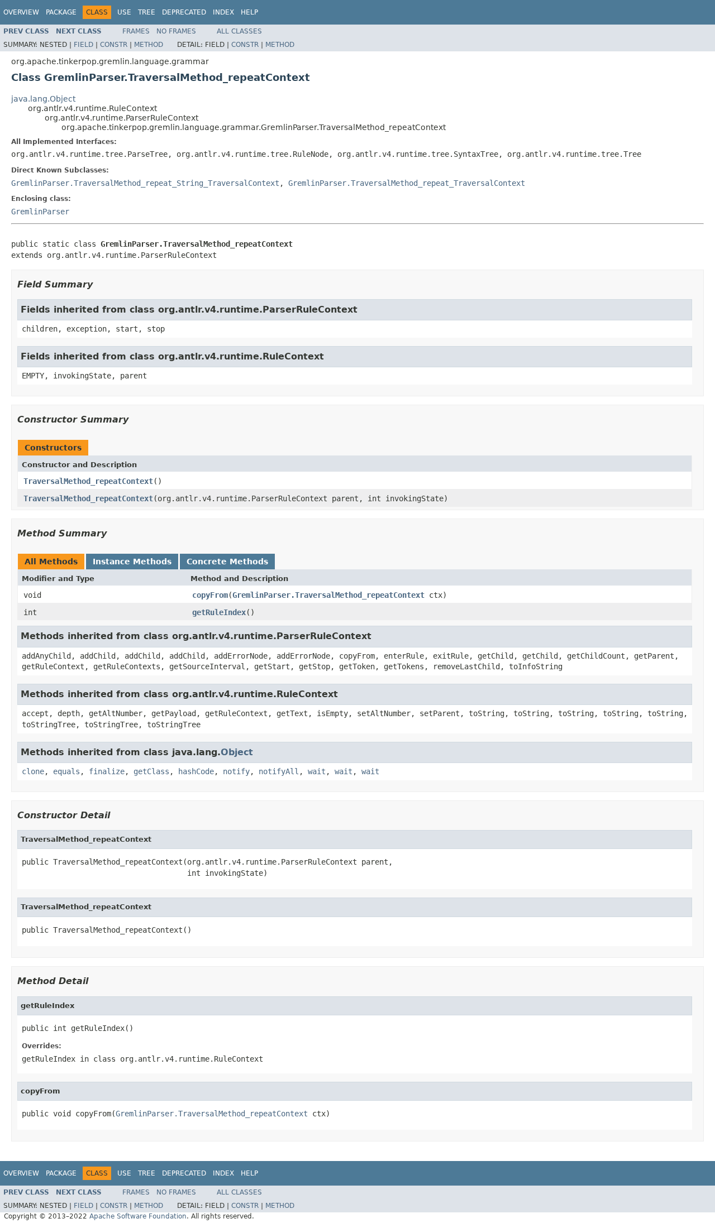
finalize (107, 771)
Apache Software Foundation (138, 1216)
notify (236, 771)
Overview (21, 12)
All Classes (239, 31)
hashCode (196, 771)
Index (223, 12)
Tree (146, 12)
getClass (151, 771)
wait (317, 771)
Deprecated (184, 12)
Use (124, 12)
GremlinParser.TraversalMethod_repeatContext (328, 595)
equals (66, 771)
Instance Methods (132, 561)
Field (83, 45)
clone (33, 771)
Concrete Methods (227, 561)
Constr (113, 45)
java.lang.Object (43, 98)
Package (61, 12)
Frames (136, 31)
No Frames (176, 31)
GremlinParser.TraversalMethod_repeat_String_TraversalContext (145, 183)
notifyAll (279, 771)
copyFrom (210, 595)
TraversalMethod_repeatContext (88, 481)
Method (148, 45)
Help (249, 12)
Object (237, 752)
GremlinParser (40, 211)
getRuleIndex (219, 612)
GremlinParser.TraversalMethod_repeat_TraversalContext (406, 183)
